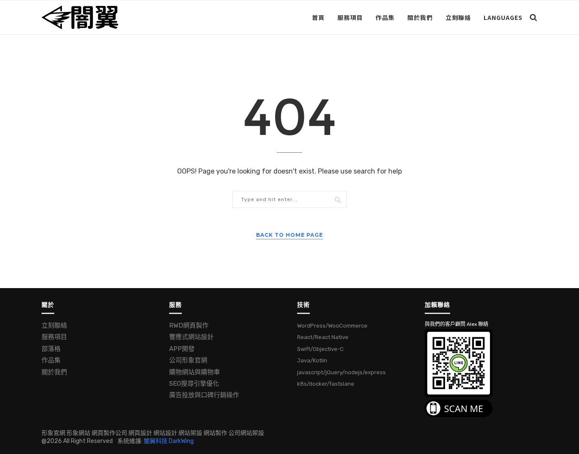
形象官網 (53, 433)
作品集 (385, 17)
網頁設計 (140, 433)
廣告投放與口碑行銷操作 (204, 395)
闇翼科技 (155, 441)
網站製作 (215, 433)
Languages (503, 17)
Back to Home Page (289, 235)
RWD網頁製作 (189, 325)
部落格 (51, 349)
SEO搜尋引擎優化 (194, 383)
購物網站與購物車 (194, 372)
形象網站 (78, 433)
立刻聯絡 (458, 17)
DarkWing (181, 441)
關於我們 (420, 17)
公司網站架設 (246, 433)
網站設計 (165, 433)
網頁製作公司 (109, 433)
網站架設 (190, 433)
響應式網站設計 (191, 337)
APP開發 (182, 349)
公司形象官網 (188, 360)
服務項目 (350, 17)
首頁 (318, 17)
